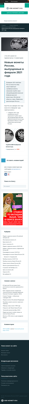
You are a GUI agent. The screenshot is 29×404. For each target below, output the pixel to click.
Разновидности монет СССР (10, 252)
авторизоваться (16, 169)
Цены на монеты (7, 269)
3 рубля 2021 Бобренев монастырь (13, 146)
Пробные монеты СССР (9, 259)
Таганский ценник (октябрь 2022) (11, 310)
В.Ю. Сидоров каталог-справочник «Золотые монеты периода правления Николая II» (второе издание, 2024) (13, 292)
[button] (5, 174)
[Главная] (1, 1)
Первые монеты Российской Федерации (13, 299)
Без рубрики (6, 274)
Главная (4, 25)
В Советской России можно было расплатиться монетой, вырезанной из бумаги (13, 287)
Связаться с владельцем (7, 368)
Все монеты (4, 354)
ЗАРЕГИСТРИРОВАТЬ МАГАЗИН (15, 12)
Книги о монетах (7, 244)
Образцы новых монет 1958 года (11, 305)
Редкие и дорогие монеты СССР (11, 246)
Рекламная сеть (5, 385)
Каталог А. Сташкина (9, 256)
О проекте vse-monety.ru (9, 267)
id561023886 (6, 328)
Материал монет (5, 352)
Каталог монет (5, 350)
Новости (5, 272)
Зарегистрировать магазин (8, 365)
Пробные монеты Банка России (11, 261)
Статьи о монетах (14, 25)
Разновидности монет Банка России (12, 254)
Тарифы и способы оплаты (8, 370)
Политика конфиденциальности (9, 381)
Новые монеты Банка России (8, 27)
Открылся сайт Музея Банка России (12, 308)
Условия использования (7, 383)
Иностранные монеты (8, 239)
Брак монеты (6, 242)
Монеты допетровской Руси (10, 265)
